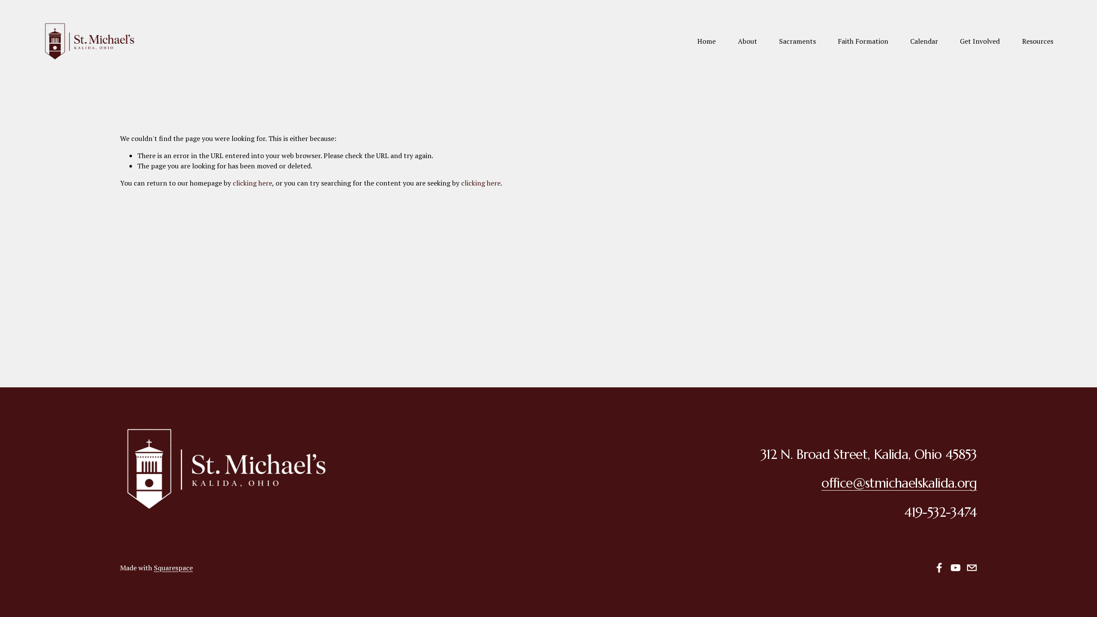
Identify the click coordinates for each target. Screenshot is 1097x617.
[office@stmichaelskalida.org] (972, 568)
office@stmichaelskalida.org (899, 483)
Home (706, 41)
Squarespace (173, 567)
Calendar (924, 41)
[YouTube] (955, 568)
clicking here (252, 183)
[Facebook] (939, 568)
